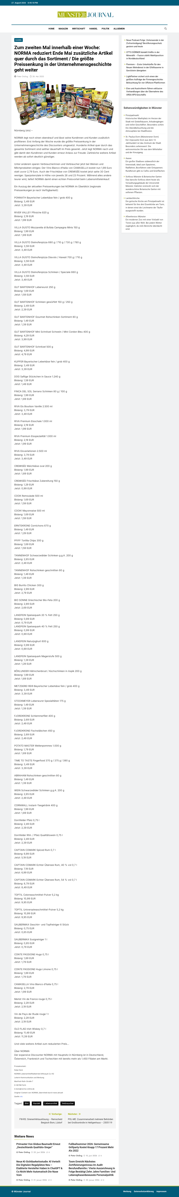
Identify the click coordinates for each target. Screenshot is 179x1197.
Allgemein (119, 28)
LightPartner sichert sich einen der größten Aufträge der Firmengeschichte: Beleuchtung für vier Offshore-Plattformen (145, 79)
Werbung (127, 1191)
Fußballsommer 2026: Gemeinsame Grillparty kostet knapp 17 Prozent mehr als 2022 (91, 1147)
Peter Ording (22, 76)
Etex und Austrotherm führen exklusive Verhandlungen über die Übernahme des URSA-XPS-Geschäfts (144, 91)
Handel (93, 28)
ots (21, 1096)
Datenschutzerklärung (144, 1191)
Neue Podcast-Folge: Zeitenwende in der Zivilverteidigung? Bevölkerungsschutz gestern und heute (145, 43)
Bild (27, 1103)
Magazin (63, 28)
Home (51, 28)
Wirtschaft (78, 28)
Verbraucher (68, 1103)
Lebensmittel (50, 1103)
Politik (105, 28)
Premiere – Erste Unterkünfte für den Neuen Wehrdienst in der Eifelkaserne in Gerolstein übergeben (144, 67)
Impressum (161, 1191)
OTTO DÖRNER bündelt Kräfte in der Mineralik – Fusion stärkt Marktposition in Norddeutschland (144, 55)
